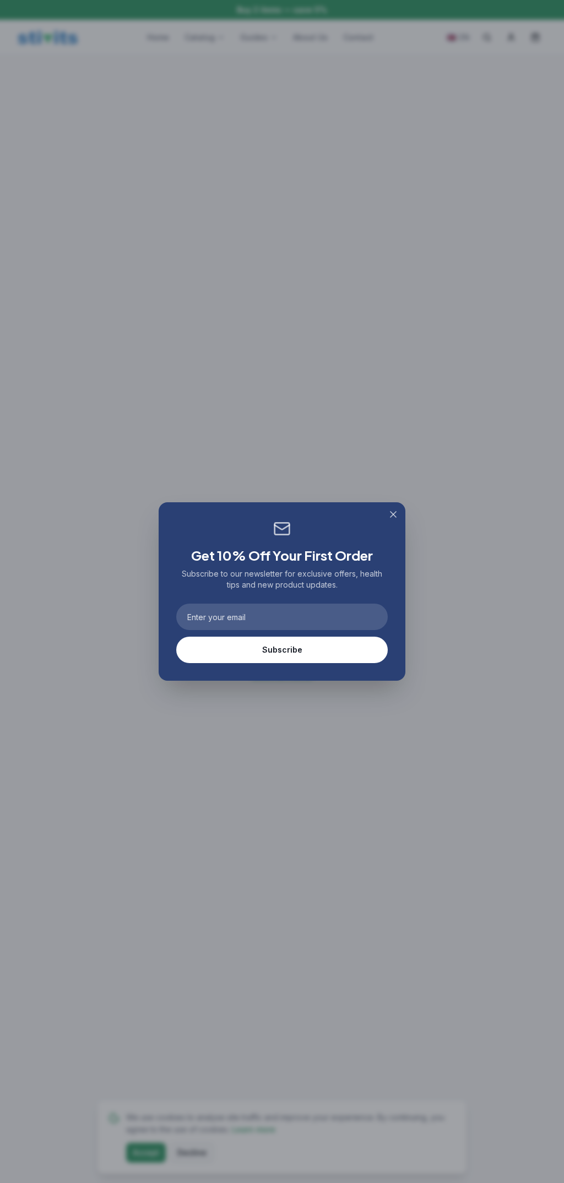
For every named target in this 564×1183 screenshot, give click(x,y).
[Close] (393, 514)
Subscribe (282, 649)
